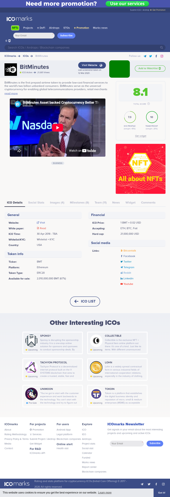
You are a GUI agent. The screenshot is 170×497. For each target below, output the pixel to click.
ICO (84, 429)
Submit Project (37, 439)
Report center (89, 467)
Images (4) (57, 202)
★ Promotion (81, 28)
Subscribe (66, 35)
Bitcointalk (130, 250)
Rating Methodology (15, 434)
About (7, 429)
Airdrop (146, 10)
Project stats (88, 443)
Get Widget (36, 443)
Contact (8, 448)
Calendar (87, 453)
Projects (28, 28)
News (116, 202)
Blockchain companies (69, 439)
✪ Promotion (37, 429)
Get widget (140, 136)
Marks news (100, 28)
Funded (86, 457)
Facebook (129, 256)
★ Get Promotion (158, 10)
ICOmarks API (37, 453)
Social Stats (36, 202)
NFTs (15, 28)
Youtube (128, 284)
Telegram (129, 267)
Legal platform (64, 434)
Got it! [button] (161, 492)
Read (43, 228)
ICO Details (15, 202)
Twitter (127, 261)
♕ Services (36, 434)
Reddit (127, 273)
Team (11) (101, 202)
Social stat (87, 448)
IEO (84, 434)
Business (57, 163)
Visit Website (90, 65)
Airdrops (54, 28)
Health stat (62, 448)
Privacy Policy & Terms (16, 439)
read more (11, 93)
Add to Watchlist (148, 68)
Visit (42, 222)
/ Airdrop (50, 439)
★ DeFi (41, 28)
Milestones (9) (79, 202)
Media (7, 443)
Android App (64, 429)
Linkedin (128, 278)
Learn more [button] (105, 492)
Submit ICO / (136, 10)
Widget (130, 202)
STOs (66, 28)
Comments (148, 202)
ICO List (88, 301)
